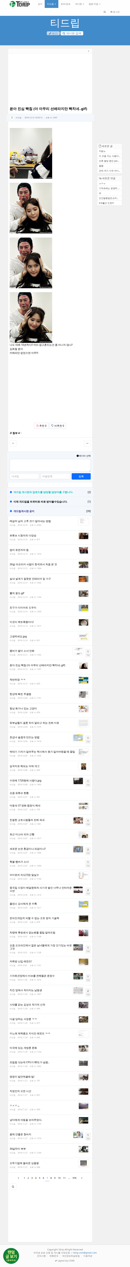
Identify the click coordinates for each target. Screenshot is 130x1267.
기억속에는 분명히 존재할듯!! (110, 188)
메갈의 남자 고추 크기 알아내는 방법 (30, 521)
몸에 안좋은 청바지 (20, 1134)
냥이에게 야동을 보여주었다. (26, 1119)
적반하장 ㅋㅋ (18, 679)
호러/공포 (65, 3)
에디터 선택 (85, 455)
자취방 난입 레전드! (21, 961)
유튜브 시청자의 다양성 (23, 535)
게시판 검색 (73, 33)
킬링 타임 (94, 3)
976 (74, 1177)
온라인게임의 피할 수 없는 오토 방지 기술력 (34, 918)
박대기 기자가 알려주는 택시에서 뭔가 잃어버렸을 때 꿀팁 (42, 751)
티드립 (50, 3)
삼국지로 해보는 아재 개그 (24, 766)
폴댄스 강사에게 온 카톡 (23, 903)
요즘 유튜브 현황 (19, 793)
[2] (89, 492)
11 (64, 1177)
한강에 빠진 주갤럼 (20, 694)
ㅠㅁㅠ (102, 183)
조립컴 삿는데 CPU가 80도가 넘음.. (29, 1062)
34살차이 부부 (18, 1148)
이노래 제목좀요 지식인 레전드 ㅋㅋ (30, 1033)
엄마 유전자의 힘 (19, 549)
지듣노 (102, 151)
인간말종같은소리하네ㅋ (110, 198)
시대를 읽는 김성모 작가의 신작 (27, 1004)
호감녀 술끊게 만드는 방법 (24, 737)
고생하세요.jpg (18, 636)
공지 (40, 3)
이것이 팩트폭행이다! (22, 622)
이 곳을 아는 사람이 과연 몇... (110, 155)
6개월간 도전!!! (106, 202)
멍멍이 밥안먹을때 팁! (22, 1076)
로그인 (116, 11)
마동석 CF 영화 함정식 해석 (25, 805)
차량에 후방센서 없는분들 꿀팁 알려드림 (32, 932)
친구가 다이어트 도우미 (23, 607)
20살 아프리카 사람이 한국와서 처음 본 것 (33, 564)
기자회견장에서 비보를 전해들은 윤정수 (32, 975)
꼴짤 (101, 165)
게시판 (78, 3)
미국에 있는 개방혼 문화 (23, 1047)
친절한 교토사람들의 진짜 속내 (27, 819)
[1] (89, 501)
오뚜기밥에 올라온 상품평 (24, 1163)
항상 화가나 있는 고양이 (23, 708)
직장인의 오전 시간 (20, 1091)
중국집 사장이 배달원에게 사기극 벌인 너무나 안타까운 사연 (41, 889)
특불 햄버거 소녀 (19, 861)
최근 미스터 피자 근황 (22, 834)
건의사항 (41, 1255)
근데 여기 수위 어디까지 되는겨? (110, 170)
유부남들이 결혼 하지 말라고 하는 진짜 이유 (34, 722)
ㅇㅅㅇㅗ (15, 1105)
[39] (88, 511)
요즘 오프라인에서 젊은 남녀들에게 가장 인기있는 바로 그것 (41, 947)
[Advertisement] (50, 80)
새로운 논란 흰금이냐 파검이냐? (28, 848)
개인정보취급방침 (71, 1255)
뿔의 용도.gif (17, 593)
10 (59, 1177)
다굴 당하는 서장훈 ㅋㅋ (23, 1019)
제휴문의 (54, 1255)
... (69, 1177)
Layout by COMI (66, 1260)
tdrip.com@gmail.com (85, 1252)
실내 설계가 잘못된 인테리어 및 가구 (30, 578)
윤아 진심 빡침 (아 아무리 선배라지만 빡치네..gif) (37, 665)
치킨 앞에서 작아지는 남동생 (26, 990)
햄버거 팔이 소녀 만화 (22, 650)
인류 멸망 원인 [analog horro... (110, 160)
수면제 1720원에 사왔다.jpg (25, 780)
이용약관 (87, 1255)
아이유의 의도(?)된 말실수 (24, 874)
